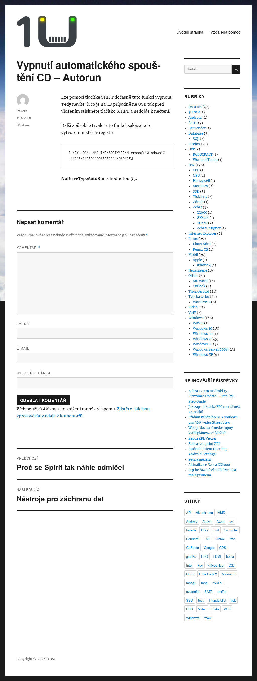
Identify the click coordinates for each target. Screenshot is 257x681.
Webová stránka (34, 372)
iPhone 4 (204, 265)
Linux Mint (202, 244)
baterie (191, 530)
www (207, 617)
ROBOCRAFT (203, 154)
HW (191, 165)
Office (193, 276)
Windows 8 (202, 344)
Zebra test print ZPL (204, 444)
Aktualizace (204, 512)
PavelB (22, 110)
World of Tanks (205, 160)
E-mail (23, 348)
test (201, 600)
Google (209, 547)
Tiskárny (200, 197)
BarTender (197, 128)
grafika (191, 556)
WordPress (201, 302)
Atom (220, 521)
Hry (191, 149)
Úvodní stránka (189, 32)
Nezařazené (197, 270)
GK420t (203, 218)
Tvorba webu (198, 297)
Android (195, 117)
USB (189, 609)
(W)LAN (195, 107)
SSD (196, 191)
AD (188, 512)
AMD (221, 512)
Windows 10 (202, 328)
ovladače (192, 591)
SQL (196, 139)
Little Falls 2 (208, 574)
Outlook (199, 286)
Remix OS (200, 249)
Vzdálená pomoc (225, 32)
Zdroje (198, 202)
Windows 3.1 (203, 334)
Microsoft (228, 574)
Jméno (23, 323)
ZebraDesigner (209, 228)
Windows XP (203, 355)
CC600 (202, 212)
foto (232, 538)
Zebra (197, 207)
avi (231, 521)
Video (193, 307)
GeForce (192, 547)
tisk (233, 600)
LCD (231, 565)
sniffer (222, 591)
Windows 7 (202, 339)
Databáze (195, 133)
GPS (222, 547)
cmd (216, 530)
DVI (207, 538)
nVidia (216, 582)
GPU (196, 175)
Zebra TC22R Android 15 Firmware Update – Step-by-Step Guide (211, 396)
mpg (204, 582)
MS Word (200, 281)
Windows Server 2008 (210, 349)
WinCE (198, 323)
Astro (192, 123)
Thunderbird (198, 291)
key (200, 565)
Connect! (192, 538)
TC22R (202, 223)
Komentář (28, 247)
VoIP (192, 313)
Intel (189, 565)
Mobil (193, 255)
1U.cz (50, 659)
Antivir (207, 521)
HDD (204, 556)
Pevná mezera (199, 459)
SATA (208, 591)
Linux (193, 239)
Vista (215, 609)
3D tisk (194, 112)
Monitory (200, 186)
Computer (231, 530)
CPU (196, 170)
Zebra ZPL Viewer (202, 438)
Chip (204, 530)
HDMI (217, 556)
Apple (197, 260)
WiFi (227, 609)
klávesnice (215, 565)
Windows (23, 124)
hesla (230, 556)
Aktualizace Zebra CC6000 (209, 465)
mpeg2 (191, 582)
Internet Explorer (202, 233)
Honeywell (201, 181)
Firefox (194, 144)
